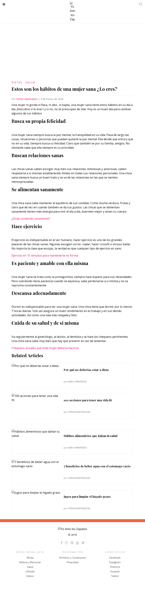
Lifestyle (30, 571)
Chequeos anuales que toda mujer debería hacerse (45, 348)
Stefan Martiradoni (27, 99)
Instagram (115, 562)
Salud (31, 82)
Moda (30, 557)
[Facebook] (61, 542)
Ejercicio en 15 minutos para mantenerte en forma (44, 255)
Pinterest (115, 567)
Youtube (115, 571)
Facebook (115, 557)
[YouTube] (77, 542)
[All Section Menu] (4, 4)
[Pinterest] (71, 542)
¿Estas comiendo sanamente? (30, 219)
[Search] (139, 4)
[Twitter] (83, 542)
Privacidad (72, 562)
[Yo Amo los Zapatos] (72, 11)
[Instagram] (66, 542)
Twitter (115, 576)
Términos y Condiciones (72, 557)
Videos (30, 576)
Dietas (16, 82)
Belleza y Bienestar (30, 562)
